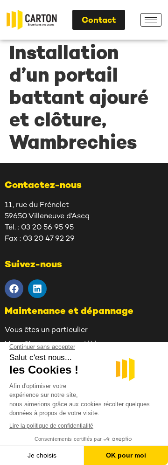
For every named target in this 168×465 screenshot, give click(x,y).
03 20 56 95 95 (47, 228)
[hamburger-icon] (150, 20)
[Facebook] (14, 288)
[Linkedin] (37, 288)
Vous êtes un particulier (46, 330)
